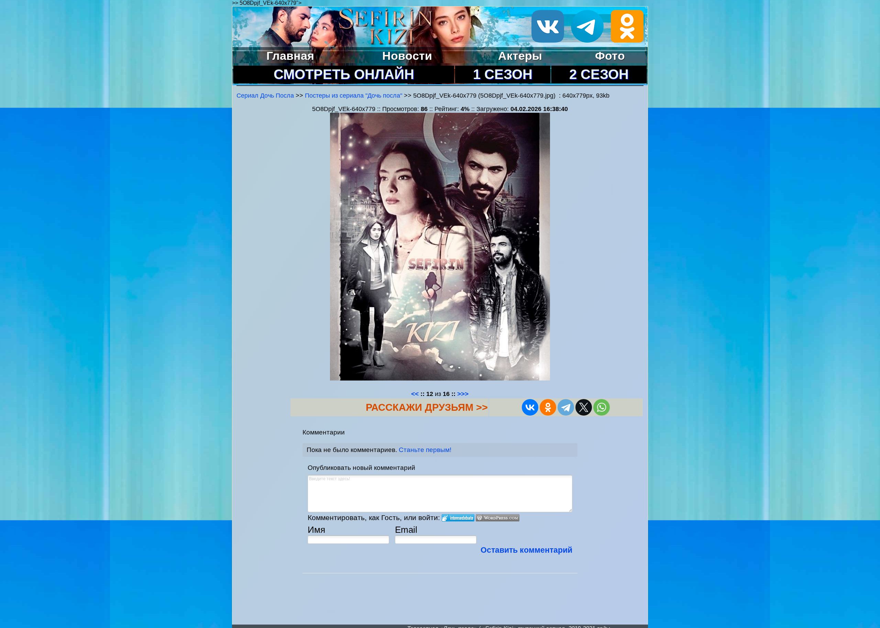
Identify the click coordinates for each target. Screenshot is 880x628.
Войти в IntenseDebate (458, 517)
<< (415, 393)
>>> (463, 393)
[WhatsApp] (601, 407)
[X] (583, 407)
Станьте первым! (425, 449)
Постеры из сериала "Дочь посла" (353, 95)
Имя (316, 530)
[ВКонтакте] (530, 407)
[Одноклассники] (548, 407)
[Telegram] (566, 407)
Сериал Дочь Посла (265, 95)
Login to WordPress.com (497, 517)
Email (406, 530)
